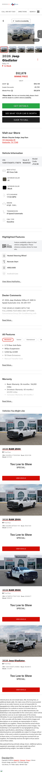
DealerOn (16, 760)
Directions (22, 12)
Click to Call (21, 119)
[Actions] (38, 59)
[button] (8, 12)
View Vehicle (21, 478)
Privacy (28, 760)
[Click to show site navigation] (38, 12)
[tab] (8, 340)
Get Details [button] (21, 106)
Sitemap (22, 760)
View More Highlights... (11, 281)
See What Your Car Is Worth (21, 113)
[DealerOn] (8, 758)
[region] (21, 91)
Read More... (7, 320)
